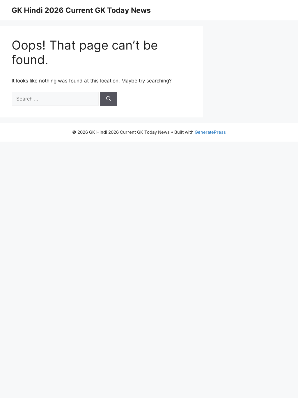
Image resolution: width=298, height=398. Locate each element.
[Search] (108, 99)
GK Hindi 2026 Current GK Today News (81, 10)
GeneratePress (210, 132)
